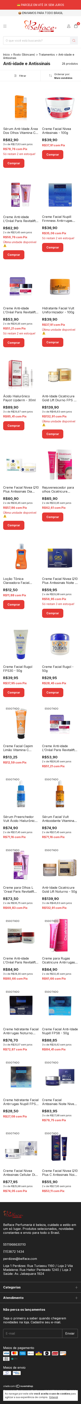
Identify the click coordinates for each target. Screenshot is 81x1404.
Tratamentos (47, 54)
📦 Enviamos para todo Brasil (40, 13)
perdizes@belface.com (20, 1259)
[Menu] (5, 26)
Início (6, 54)
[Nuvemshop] (18, 1386)
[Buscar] (74, 40)
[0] (76, 26)
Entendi (53, 1397)
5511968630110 (14, 1244)
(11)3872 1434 (13, 1252)
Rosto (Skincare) (24, 54)
